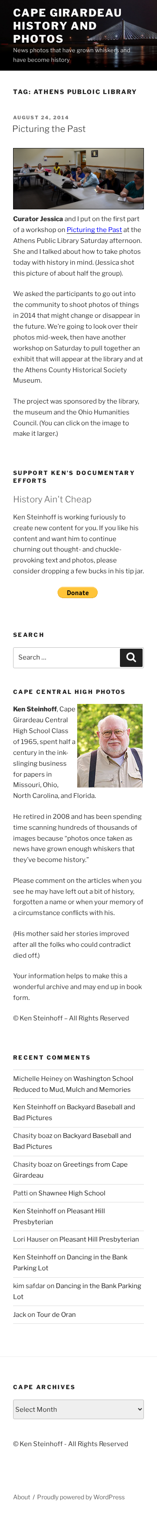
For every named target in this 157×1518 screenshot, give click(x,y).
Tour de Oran (56, 1315)
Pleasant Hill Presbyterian (99, 1239)
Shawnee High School (72, 1193)
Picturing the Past (49, 129)
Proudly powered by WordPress (81, 1497)
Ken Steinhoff (34, 1107)
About (21, 1497)
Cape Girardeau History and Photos (67, 26)
